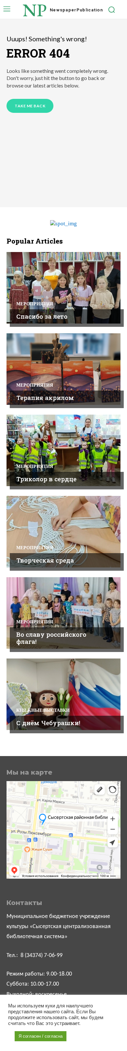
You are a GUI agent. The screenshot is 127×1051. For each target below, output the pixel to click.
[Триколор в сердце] (63, 450)
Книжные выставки (43, 710)
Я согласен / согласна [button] (41, 1036)
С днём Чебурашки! (48, 723)
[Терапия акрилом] (63, 369)
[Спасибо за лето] (63, 288)
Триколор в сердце (46, 479)
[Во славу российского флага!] (63, 613)
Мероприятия (34, 303)
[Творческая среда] (63, 531)
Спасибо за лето (41, 316)
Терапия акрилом (45, 397)
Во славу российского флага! (51, 638)
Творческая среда (45, 560)
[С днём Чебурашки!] (63, 694)
